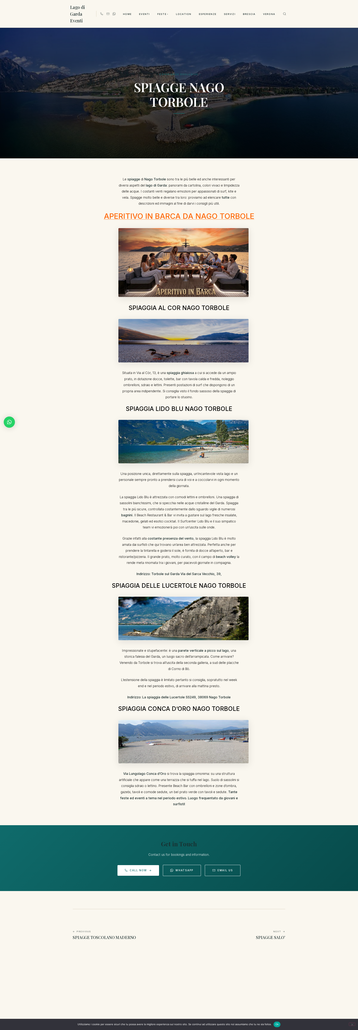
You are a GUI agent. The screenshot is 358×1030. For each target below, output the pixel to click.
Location (183, 14)
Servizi (229, 14)
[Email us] (108, 14)
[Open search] (284, 13)
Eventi (144, 14)
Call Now (141, 870)
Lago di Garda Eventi (77, 14)
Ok (277, 1024)
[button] (9, 422)
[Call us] (102, 14)
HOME (127, 14)
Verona (269, 14)
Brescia (249, 14)
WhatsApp (184, 870)
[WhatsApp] (114, 14)
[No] (352, 1024)
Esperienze (207, 14)
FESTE (163, 14)
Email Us (225, 870)
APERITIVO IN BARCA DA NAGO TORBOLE (179, 216)
